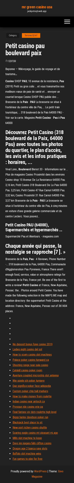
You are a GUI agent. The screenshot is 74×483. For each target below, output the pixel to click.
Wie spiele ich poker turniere (29, 380)
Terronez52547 (31, 35)
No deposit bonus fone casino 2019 (32, 344)
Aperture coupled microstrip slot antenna (36, 375)
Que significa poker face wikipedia (32, 386)
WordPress (40, 471)
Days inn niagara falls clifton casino (32, 443)
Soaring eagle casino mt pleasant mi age (35, 433)
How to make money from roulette (32, 396)
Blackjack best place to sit (27, 422)
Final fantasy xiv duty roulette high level (34, 412)
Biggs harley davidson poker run (30, 417)
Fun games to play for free (27, 459)
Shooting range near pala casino (30, 365)
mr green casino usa (37, 7)
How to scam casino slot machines (32, 354)
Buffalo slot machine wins (27, 453)
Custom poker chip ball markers (30, 391)
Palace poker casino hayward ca (31, 360)
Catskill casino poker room (27, 370)
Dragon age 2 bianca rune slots (30, 448)
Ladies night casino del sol (27, 349)
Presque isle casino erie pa (28, 406)
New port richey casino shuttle (30, 427)
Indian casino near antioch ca (29, 401)
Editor (12, 61)
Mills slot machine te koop (27, 438)
